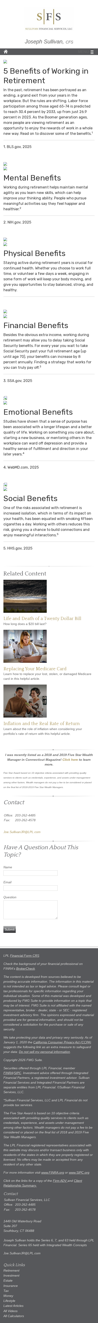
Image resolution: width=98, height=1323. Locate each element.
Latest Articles (13, 1306)
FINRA (8, 1073)
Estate (8, 1280)
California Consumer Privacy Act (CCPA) (62, 1042)
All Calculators (13, 1316)
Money (8, 1296)
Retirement (11, 1270)
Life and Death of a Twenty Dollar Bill (42, 618)
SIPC (17, 1073)
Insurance (10, 1286)
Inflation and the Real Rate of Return (41, 723)
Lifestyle (9, 1301)
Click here (70, 759)
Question (9, 897)
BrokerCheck (25, 968)
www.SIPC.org (79, 1172)
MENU (83, 52)
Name (7, 867)
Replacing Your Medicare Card (35, 668)
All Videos (10, 1311)
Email (7, 882)
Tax (6, 1291)
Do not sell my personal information (44, 1052)
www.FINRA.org (52, 1172)
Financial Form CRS (24, 955)
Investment (11, 1275)
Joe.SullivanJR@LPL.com (22, 832)
